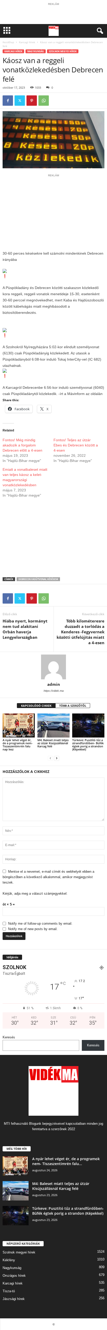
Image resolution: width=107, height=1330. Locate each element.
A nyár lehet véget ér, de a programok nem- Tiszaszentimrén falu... (66, 1161)
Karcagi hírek (27, 42)
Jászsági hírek (14, 1299)
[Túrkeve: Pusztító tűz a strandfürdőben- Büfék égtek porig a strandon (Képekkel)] (88, 725)
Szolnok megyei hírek (63, 51)
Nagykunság (35, 51)
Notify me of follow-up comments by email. (40, 923)
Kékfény (9, 1260)
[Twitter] (20, 100)
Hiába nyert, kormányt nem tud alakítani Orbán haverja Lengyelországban (25, 629)
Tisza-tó (9, 1291)
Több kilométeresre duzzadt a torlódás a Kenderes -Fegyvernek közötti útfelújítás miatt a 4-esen (80, 631)
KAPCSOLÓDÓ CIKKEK (36, 706)
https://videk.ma (54, 690)
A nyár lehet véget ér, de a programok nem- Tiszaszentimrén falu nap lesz (18, 744)
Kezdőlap (8, 42)
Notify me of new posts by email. (33, 929)
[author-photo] (53, 667)
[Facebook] (8, 100)
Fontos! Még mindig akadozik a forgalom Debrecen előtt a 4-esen (22, 445)
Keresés (9, 1037)
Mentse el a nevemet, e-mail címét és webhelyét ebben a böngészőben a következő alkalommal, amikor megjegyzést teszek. (48, 877)
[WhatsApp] (43, 100)
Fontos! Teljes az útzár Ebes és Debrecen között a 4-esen (76, 445)
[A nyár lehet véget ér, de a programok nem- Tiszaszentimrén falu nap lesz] (19, 725)
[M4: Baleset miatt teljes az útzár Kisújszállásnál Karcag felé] (53, 725)
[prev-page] (50, 758)
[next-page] (56, 758)
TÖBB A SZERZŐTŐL (72, 706)
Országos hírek (14, 1276)
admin (53, 684)
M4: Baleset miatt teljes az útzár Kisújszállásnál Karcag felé (53, 743)
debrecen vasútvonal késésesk (38, 579)
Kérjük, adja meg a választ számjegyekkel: (35, 893)
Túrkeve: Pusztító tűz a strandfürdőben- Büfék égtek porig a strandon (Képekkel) (88, 744)
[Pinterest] (31, 100)
